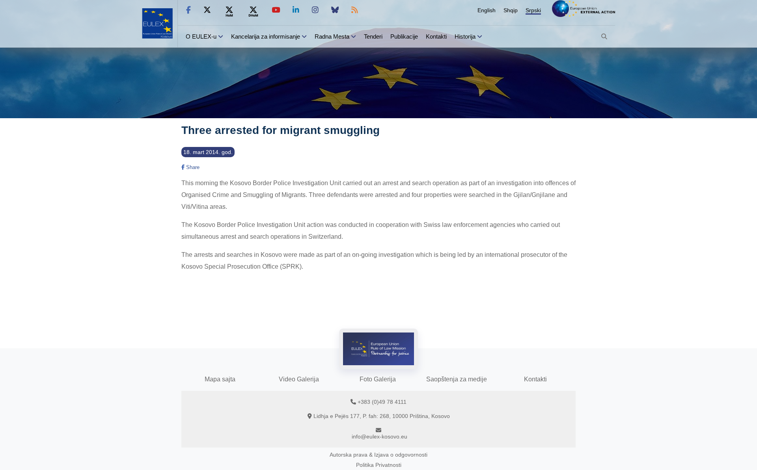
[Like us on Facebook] (188, 10)
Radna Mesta (332, 36)
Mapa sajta (220, 379)
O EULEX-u (201, 36)
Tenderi (373, 36)
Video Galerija (299, 379)
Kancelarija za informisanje (266, 36)
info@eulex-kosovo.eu (379, 436)
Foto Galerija (378, 379)
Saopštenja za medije (456, 379)
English (486, 10)
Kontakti (436, 36)
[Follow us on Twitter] (207, 10)
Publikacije (404, 36)
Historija (465, 36)
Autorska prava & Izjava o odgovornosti (378, 454)
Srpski (533, 10)
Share (192, 167)
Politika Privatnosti (378, 465)
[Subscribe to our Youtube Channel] (276, 10)
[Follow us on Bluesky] (335, 10)
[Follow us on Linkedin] (296, 10)
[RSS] (354, 10)
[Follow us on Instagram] (315, 10)
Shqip (510, 10)
